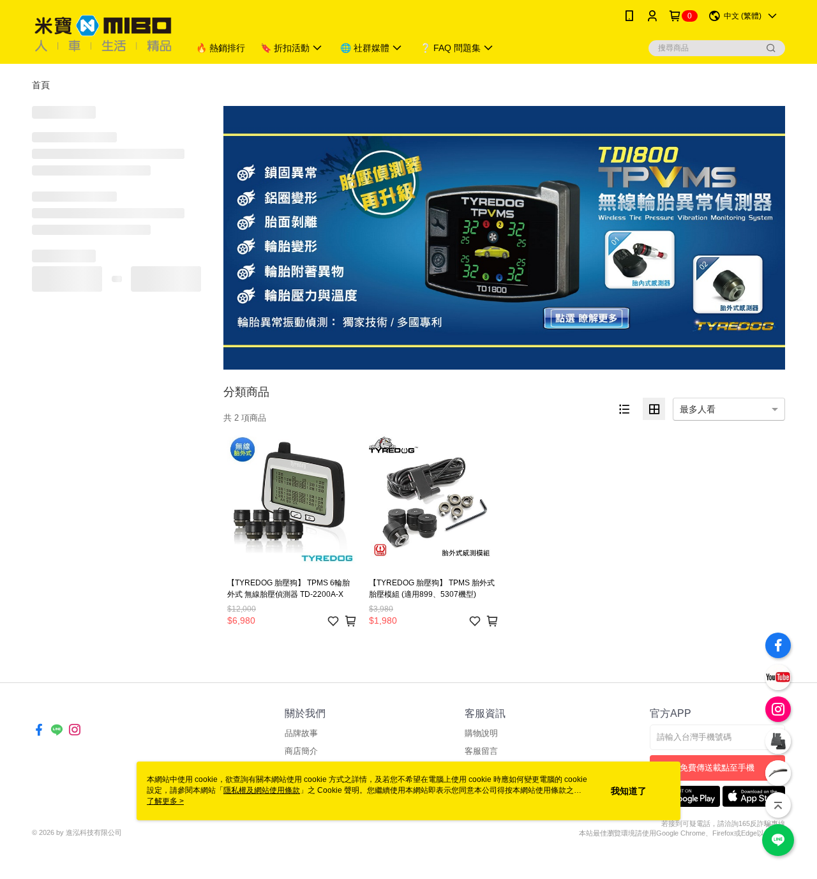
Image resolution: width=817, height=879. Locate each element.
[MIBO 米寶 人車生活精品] (103, 33)
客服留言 (481, 751)
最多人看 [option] (698, 409)
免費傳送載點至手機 (717, 767)
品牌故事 (301, 733)
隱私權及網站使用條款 (261, 790)
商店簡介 (301, 751)
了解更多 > (165, 801)
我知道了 (629, 791)
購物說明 (481, 733)
